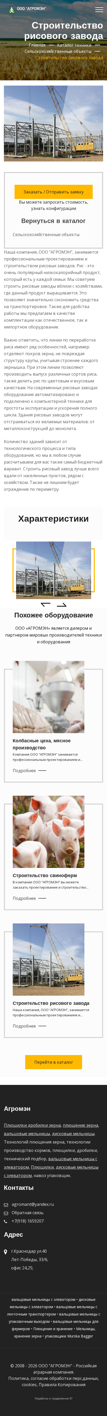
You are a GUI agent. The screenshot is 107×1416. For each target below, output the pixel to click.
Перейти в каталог (53, 1062)
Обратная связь (28, 1213)
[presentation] (45, 604)
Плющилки (42, 1167)
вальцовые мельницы (27, 1133)
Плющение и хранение (53, 1328)
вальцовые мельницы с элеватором (43, 1299)
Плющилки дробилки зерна (32, 1125)
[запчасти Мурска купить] (53, 570)
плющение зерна (80, 1125)
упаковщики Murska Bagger (69, 1336)
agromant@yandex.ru (33, 1204)
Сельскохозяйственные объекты (46, 234)
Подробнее (24, 770)
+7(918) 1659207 (28, 1221)
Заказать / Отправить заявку (54, 192)
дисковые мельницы (73, 1133)
